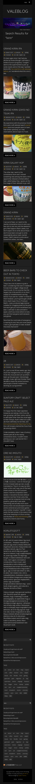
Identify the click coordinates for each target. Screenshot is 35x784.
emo (21, 672)
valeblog (26, 52)
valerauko (18, 52)
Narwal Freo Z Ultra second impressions (15, 657)
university (25, 690)
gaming (25, 675)
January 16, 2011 (9, 457)
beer (17, 55)
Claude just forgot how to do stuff (13, 649)
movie (15, 684)
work (12, 693)
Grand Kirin (11, 212)
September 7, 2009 (9, 534)
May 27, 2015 (8, 405)
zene (16, 693)
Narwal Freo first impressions (12, 660)
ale (14, 55)
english (21, 55)
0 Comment (8, 55)
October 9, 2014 (9, 216)
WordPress (25, 773)
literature (26, 681)
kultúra (14, 681)
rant (6, 687)
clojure (27, 669)
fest (11, 675)
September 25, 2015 (9, 117)
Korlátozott (12, 530)
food (21, 675)
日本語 (25, 693)
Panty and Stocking (21, 517)
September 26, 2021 (9, 277)
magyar (20, 537)
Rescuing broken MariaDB (11, 655)
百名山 (6, 696)
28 (5, 360)
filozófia (16, 675)
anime (15, 459)
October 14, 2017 (9, 52)
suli (14, 687)
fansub (6, 675)
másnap (21, 684)
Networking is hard (9, 652)
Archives (20, 779)
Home (21, 29)
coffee (10, 672)
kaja (27, 678)
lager (23, 218)
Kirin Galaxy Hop (14, 162)
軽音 (11, 696)
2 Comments (8, 218)
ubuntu (19, 690)
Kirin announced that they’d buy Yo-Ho (17, 424)
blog (15, 367)
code (6, 672)
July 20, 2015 (8, 166)
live (5, 684)
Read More (9, 102)
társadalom (12, 690)
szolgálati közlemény (22, 687)
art (14, 669)
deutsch (16, 672)
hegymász (18, 678)
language (20, 681)
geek (13, 678)
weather (7, 693)
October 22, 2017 (9, 364)
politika (27, 684)
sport (10, 687)
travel (6, 690)
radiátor (27, 277)
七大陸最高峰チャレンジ (13, 765)
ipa (24, 55)
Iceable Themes (22, 775)
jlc (17, 537)
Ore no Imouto (12, 453)
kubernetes (7, 681)
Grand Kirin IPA (13, 48)
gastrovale (7, 678)
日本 (21, 693)
